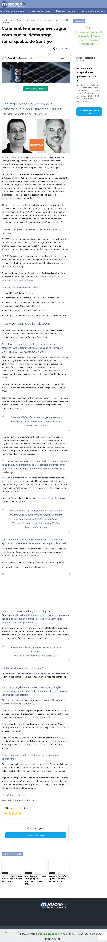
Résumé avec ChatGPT (36, 89)
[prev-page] (3, 889)
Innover (12, 20)
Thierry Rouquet (17, 157)
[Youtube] (67, 916)
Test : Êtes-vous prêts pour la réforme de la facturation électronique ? (12, 878)
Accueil (4, 20)
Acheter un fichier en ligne (89, 111)
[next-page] (7, 889)
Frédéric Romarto (14, 58)
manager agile (29, 764)
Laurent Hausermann (38, 157)
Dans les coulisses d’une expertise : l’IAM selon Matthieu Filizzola (58, 878)
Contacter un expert (36, 835)
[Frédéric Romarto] (3, 58)
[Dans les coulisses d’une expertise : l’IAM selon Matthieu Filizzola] (59, 866)
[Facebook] (39, 916)
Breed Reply (30, 315)
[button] (102, 4)
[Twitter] (49, 916)
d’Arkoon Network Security (19, 364)
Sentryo (13, 239)
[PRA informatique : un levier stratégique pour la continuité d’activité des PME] (35, 866)
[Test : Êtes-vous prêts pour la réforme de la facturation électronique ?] (12, 866)
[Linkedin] (58, 916)
